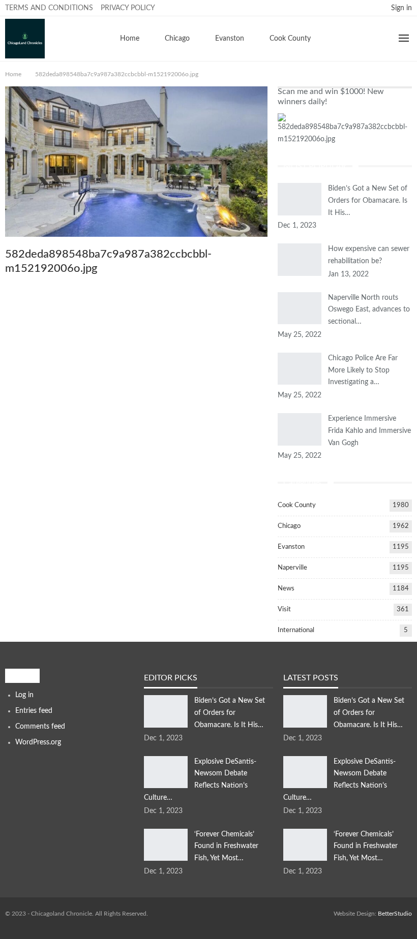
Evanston (229, 38)
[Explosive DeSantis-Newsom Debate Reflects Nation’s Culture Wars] (166, 772)
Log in (24, 695)
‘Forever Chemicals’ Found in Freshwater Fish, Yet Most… (226, 846)
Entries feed (33, 710)
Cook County (290, 38)
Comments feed (40, 726)
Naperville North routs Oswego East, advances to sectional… (369, 310)
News (286, 588)
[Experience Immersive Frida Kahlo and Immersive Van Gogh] (299, 429)
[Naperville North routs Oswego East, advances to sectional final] (299, 308)
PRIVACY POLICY (128, 8)
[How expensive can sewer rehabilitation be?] (299, 259)
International (296, 630)
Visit (284, 609)
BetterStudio (395, 914)
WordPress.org (38, 742)
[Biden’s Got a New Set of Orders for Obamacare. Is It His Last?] (299, 199)
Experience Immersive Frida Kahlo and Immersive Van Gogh (369, 431)
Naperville (292, 568)
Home (129, 38)
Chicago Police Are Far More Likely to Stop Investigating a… (363, 370)
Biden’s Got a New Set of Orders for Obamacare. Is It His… (367, 200)
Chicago (177, 38)
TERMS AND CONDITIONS (49, 8)
